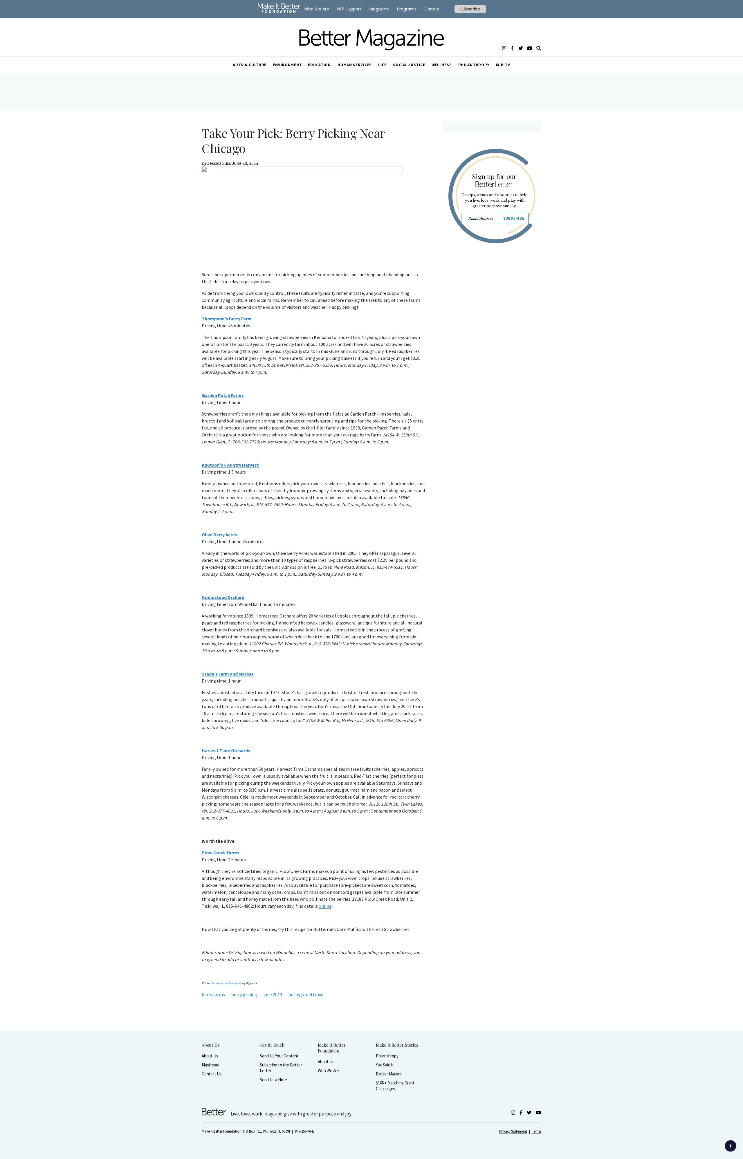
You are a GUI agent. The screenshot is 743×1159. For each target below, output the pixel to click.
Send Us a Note (273, 1079)
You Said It (385, 1065)
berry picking (244, 994)
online (325, 906)
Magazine (379, 9)
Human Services (355, 64)
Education (319, 64)
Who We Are (328, 1070)
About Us (210, 1056)
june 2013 (273, 994)
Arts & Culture (249, 64)
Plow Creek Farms (220, 852)
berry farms (213, 994)
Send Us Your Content (279, 1056)
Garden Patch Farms (223, 395)
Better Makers (388, 1074)
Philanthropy (474, 64)
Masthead (210, 1065)
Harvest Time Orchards (226, 750)
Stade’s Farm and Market (228, 674)
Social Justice (409, 64)
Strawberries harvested (226, 983)
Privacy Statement (513, 1131)
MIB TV (503, 64)
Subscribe (513, 218)
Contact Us (212, 1074)
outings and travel (306, 994)
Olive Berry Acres (219, 534)
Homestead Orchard (223, 597)
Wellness (442, 64)
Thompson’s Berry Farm (227, 319)
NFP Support (349, 9)
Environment (287, 64)
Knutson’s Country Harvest (230, 465)
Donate (432, 9)
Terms (536, 1131)
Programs (406, 9)
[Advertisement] (492, 298)
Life (382, 64)
